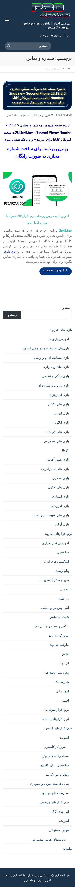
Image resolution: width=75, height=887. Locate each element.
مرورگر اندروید (59, 635)
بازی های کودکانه (57, 432)
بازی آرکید (62, 524)
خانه (68, 68)
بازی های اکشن (58, 404)
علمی (65, 654)
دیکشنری (63, 552)
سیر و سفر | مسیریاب (54, 580)
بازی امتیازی (60, 496)
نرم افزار (9, 251)
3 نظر (10, 115)
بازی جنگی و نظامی (55, 376)
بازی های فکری (58, 487)
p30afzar (62, 115)
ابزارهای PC (60, 811)
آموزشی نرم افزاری (55, 543)
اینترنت (64, 737)
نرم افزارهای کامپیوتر (57, 728)
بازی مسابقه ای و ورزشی (51, 358)
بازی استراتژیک (59, 395)
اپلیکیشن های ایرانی (55, 561)
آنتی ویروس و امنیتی (55, 608)
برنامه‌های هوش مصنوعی (49, 839)
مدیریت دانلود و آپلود (55, 793)
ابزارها (23, 115)
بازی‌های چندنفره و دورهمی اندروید (45, 348)
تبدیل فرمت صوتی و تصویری (49, 784)
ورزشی (64, 598)
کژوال (65, 450)
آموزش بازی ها (58, 339)
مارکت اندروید (59, 645)
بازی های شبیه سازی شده (51, 515)
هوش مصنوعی (59, 830)
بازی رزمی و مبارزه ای (53, 385)
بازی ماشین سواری (56, 367)
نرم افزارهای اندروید (58, 534)
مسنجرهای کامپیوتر (56, 756)
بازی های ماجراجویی (55, 469)
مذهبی (64, 589)
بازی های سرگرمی (56, 441)
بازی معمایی (60, 478)
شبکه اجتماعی (59, 617)
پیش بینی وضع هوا (56, 672)
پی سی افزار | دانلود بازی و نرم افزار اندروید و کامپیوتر (45, 25)
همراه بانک (62, 682)
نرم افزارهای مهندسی (54, 802)
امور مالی (62, 691)
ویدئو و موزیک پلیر (57, 774)
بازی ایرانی (61, 413)
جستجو (67, 308)
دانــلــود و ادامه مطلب (55, 270)
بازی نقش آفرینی (57, 459)
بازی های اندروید (61, 330)
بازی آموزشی (60, 506)
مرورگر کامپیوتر (55, 747)
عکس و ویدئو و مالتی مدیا (51, 626)
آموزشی (63, 821)
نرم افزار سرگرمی (56, 710)
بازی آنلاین (62, 422)
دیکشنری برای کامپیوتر (53, 765)
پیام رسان (62, 571)
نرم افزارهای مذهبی (55, 719)
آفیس (65, 700)
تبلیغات (67, 849)
